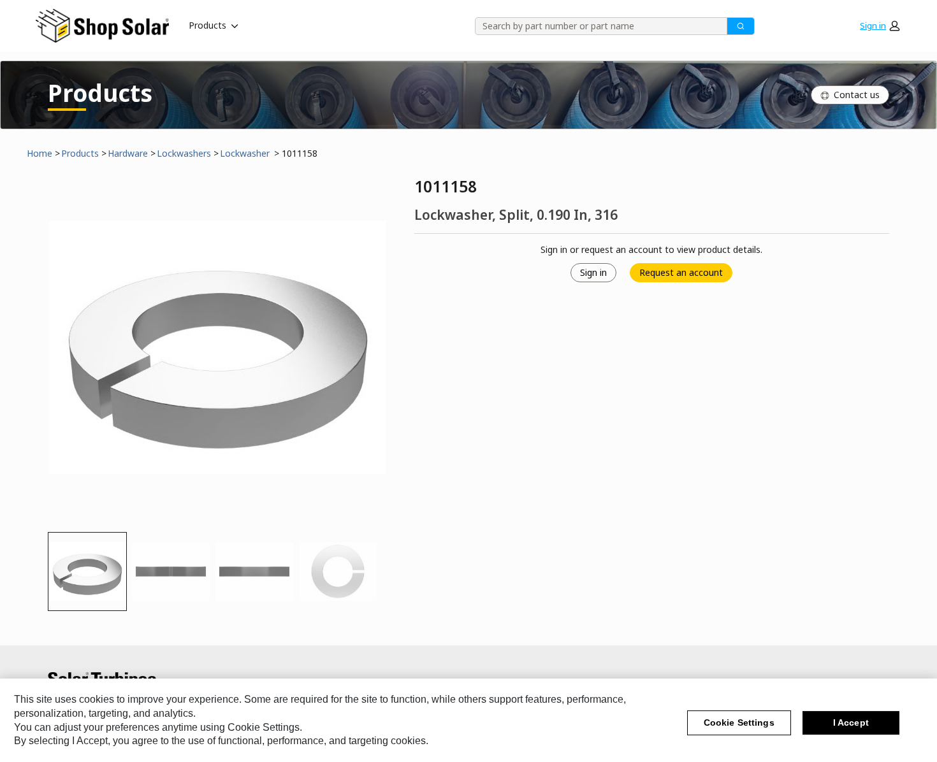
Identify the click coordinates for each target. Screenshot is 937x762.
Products (207, 25)
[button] (879, 25)
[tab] (87, 571)
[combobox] (597, 26)
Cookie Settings (739, 723)
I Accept (851, 723)
